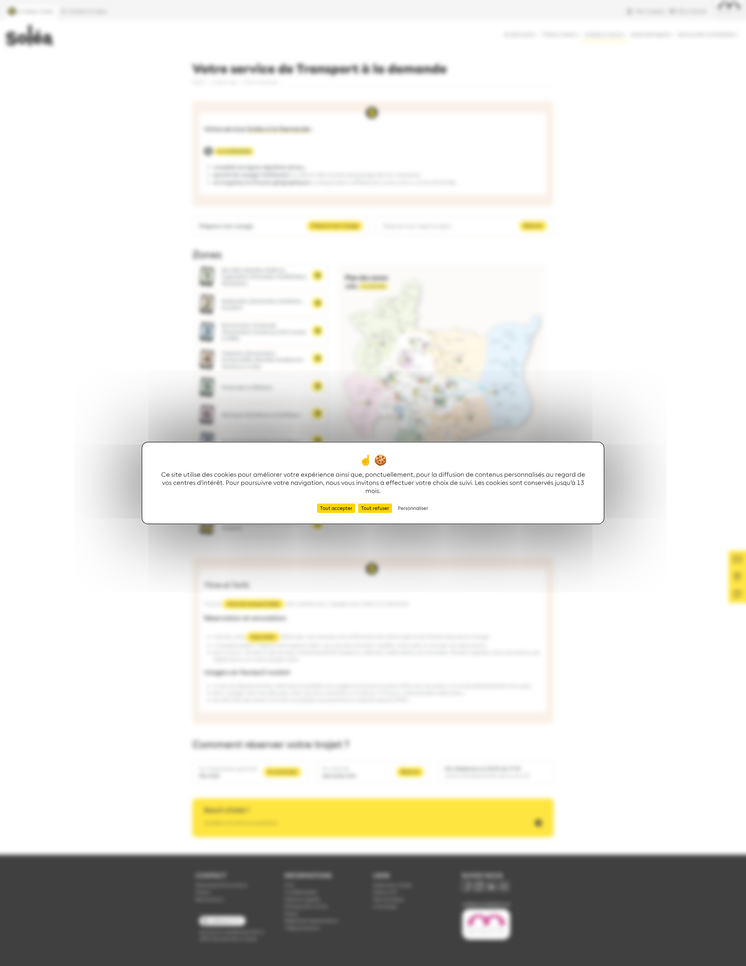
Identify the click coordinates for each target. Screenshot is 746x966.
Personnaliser (413, 508)
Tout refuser (375, 508)
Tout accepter (336, 508)
